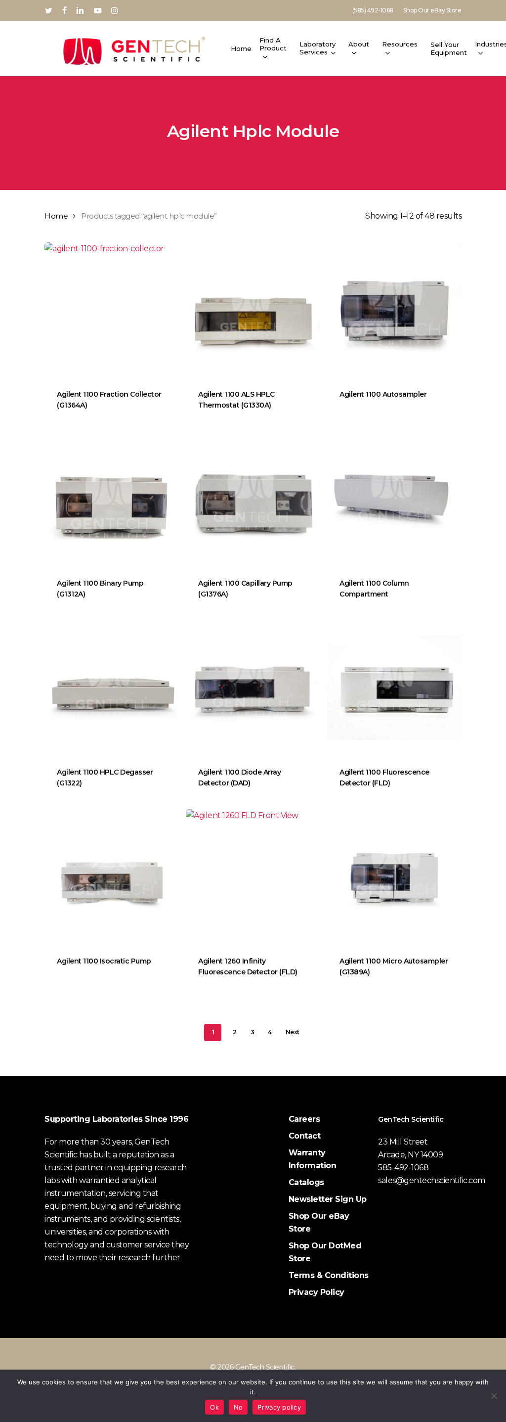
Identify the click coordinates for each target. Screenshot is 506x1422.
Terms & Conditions (329, 1275)
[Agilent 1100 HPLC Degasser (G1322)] (111, 687)
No (238, 1407)
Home (56, 216)
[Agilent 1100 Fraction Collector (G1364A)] (111, 309)
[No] (494, 1396)
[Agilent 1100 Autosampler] (394, 309)
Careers (304, 1119)
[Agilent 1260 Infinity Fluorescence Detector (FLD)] (253, 876)
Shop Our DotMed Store (325, 1252)
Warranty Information (313, 1159)
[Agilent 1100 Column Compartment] (394, 498)
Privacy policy (279, 1407)
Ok (214, 1407)
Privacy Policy (316, 1292)
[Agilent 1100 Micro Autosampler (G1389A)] (394, 876)
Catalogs (306, 1182)
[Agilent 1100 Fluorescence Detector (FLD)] (394, 687)
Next (292, 1032)
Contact (305, 1136)
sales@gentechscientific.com (431, 1180)
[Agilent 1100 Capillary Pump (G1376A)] (253, 498)
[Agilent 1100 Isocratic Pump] (111, 876)
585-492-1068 (403, 1167)
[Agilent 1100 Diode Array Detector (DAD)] (253, 687)
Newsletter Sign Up (328, 1199)
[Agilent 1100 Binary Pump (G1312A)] (111, 498)
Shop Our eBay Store (319, 1222)
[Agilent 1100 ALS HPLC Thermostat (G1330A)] (253, 309)
